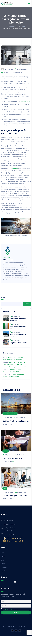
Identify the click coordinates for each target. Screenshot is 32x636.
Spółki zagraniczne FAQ (10, 413)
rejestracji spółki (25, 101)
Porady (6, 72)
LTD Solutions (9, 69)
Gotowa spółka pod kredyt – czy (15, 495)
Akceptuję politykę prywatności (10, 609)
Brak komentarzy (17, 72)
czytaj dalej (7, 424)
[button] (15, 582)
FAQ (5, 488)
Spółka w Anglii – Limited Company (16, 421)
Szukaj (4, 297)
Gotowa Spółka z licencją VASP (17, 367)
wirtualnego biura (13, 168)
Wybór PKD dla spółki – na (13, 458)
